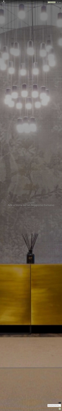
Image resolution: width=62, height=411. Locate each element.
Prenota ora (52, 2)
